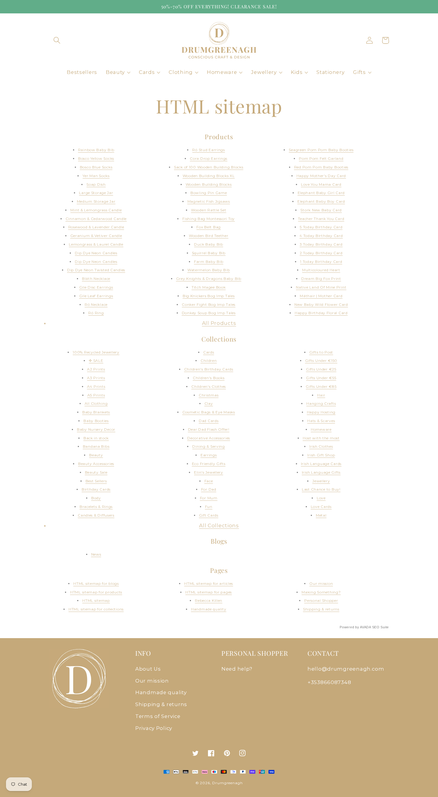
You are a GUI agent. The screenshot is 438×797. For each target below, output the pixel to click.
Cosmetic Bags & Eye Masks (208, 412)
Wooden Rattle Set (208, 210)
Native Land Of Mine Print (321, 287)
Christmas (208, 395)
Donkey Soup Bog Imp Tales (209, 313)
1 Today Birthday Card (321, 261)
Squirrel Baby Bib (209, 253)
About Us (148, 669)
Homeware (321, 429)
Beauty (96, 455)
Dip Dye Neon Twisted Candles (96, 270)
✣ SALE (96, 360)
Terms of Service (158, 716)
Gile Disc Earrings (96, 287)
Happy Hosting (321, 412)
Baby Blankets (96, 412)
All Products (219, 323)
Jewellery (321, 481)
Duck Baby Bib (208, 244)
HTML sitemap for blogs (96, 583)
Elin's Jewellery (208, 472)
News (96, 554)
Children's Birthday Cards (208, 369)
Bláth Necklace (96, 278)
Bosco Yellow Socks (96, 158)
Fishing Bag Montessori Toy (208, 218)
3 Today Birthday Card (321, 244)
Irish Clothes (321, 446)
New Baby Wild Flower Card (321, 304)
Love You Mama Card (321, 184)
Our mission (321, 583)
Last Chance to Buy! (321, 489)
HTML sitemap (96, 600)
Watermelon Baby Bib (208, 270)
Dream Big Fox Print (321, 278)
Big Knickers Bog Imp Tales (209, 296)
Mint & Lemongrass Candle (96, 210)
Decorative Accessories (208, 438)
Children (209, 360)
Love (321, 498)
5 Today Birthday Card (321, 227)
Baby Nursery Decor (96, 429)
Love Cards (321, 506)
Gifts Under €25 (321, 369)
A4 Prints (96, 386)
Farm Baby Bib (208, 261)
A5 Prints (96, 395)
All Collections (219, 525)
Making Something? (321, 592)
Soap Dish (95, 184)
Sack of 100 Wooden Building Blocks (208, 167)
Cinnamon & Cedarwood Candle (96, 218)
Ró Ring (96, 313)
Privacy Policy (153, 728)
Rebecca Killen (208, 600)
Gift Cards (208, 515)
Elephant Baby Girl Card (321, 192)
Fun (208, 506)
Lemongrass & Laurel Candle (96, 244)
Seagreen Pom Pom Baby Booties (321, 150)
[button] (57, 40)
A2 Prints (96, 369)
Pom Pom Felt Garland (321, 158)
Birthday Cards (96, 489)
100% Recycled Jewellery (96, 352)
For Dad (208, 489)
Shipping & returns (321, 609)
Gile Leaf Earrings (96, 296)
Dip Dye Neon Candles (96, 253)
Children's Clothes (208, 386)
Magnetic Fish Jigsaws (208, 201)
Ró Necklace (96, 304)
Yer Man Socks (96, 175)
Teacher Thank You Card (321, 218)
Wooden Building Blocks (209, 184)
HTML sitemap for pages (208, 592)
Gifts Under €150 (321, 360)
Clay (208, 403)
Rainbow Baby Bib (96, 150)
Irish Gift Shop (321, 455)
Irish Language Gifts (321, 472)
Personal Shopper (321, 600)
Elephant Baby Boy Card (321, 201)
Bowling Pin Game (208, 192)
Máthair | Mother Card (321, 296)
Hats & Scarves (321, 420)
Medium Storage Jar (96, 201)
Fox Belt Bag (208, 227)
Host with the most (321, 438)
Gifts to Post (321, 352)
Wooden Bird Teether (209, 235)
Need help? (236, 669)
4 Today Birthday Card (321, 235)
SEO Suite (380, 627)
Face (208, 481)
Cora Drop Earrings (208, 158)
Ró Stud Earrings (208, 150)
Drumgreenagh (227, 783)
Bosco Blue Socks (96, 167)
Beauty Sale (96, 472)
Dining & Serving (208, 446)
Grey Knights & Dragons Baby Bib (208, 278)
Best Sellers (96, 481)
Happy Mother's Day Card (321, 175)
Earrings (209, 455)
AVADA (365, 627)
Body (96, 498)
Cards (208, 352)
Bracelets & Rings (96, 506)
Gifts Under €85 (321, 386)
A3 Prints (96, 378)
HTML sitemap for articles (208, 583)
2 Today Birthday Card (321, 253)
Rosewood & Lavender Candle (96, 227)
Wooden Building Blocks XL (209, 175)
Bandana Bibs (96, 446)
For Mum (209, 498)
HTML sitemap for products (96, 592)
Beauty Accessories (96, 463)
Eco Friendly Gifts (209, 463)
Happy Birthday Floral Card (321, 313)
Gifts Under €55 (321, 378)
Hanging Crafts (321, 403)
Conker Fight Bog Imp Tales (208, 304)
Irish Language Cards (321, 463)
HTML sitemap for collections (96, 609)
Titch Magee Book (209, 287)
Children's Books (209, 378)
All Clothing (96, 403)
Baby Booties (96, 420)
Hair (321, 395)
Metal (321, 515)
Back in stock (96, 438)
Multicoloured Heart (321, 270)
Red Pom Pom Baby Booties (321, 167)
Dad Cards (208, 420)
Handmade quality (208, 609)
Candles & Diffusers (96, 515)
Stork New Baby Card (321, 210)
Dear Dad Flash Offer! (208, 429)
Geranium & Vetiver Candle (96, 235)
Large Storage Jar (96, 192)
